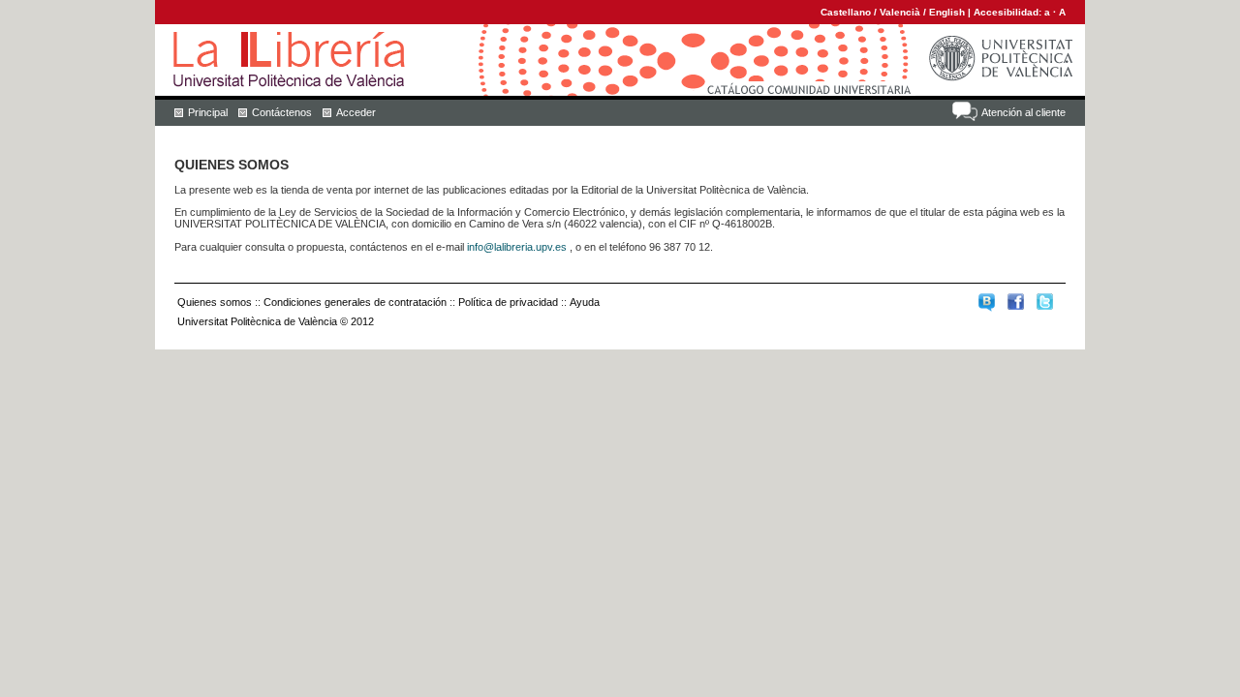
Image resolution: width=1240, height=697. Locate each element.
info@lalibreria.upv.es (517, 247)
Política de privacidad (508, 302)
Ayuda (585, 302)
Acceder (356, 112)
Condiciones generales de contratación (355, 302)
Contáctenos (282, 112)
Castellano (846, 12)
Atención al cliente (1023, 112)
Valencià (900, 12)
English (947, 12)
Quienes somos (214, 302)
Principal (208, 112)
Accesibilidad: (1009, 12)
